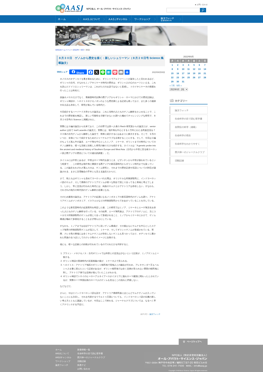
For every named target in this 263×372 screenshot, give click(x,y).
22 (172, 77)
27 (199, 77)
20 (199, 73)
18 (188, 73)
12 (194, 69)
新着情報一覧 (83, 349)
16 (178, 73)
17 (183, 73)
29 (172, 81)
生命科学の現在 (183, 135)
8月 (82, 50)
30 (178, 81)
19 (194, 73)
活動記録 (179, 160)
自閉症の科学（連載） (186, 127)
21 (205, 73)
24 (183, 77)
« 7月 (172, 85)
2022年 (76, 50)
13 (199, 69)
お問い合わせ (202, 5)
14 (205, 69)
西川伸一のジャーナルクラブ (190, 152)
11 (188, 69)
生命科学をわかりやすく (187, 143)
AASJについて (62, 353)
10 (183, 69)
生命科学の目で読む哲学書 (188, 118)
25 (188, 77)
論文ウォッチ (154, 314)
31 (183, 81)
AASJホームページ (63, 50)
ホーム (58, 349)
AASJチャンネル (63, 357)
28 (205, 77)
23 (178, 77)
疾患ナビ (81, 365)
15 (172, 73)
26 (194, 77)
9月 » (179, 85)
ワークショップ (62, 361)
